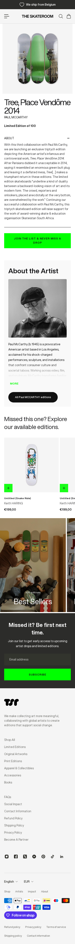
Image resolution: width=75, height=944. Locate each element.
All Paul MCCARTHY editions (33, 397)
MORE (14, 383)
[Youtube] (34, 856)
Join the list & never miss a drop (37, 240)
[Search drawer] (61, 16)
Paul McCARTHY (16, 117)
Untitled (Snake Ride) (17, 498)
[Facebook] (15, 856)
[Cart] (68, 16)
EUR (27, 881)
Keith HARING (13, 503)
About (9, 138)
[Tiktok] (52, 856)
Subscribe (37, 674)
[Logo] (37, 16)
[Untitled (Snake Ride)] (31, 465)
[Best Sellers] (33, 565)
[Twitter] (25, 856)
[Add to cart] (8, 488)
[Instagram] (6, 856)
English (9, 881)
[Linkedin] (61, 856)
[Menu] (6, 16)
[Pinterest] (43, 856)
